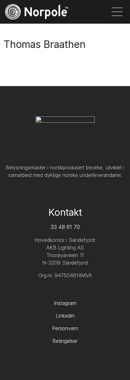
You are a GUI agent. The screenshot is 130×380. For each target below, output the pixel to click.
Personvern (65, 328)
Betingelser (65, 341)
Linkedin (65, 316)
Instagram (65, 303)
